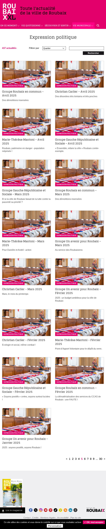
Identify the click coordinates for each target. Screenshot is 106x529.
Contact (27, 517)
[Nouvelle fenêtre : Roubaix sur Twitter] (36, 509)
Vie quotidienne (30, 25)
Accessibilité (63, 517)
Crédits (35, 517)
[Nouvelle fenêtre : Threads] (75, 509)
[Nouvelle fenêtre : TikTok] (55, 509)
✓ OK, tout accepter (94, 522)
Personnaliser (55, 526)
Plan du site (75, 517)
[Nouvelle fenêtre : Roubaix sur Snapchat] (60, 509)
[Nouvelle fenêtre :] (45, 509)
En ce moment (8, 25)
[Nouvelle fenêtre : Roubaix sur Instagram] (41, 509)
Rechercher (93, 53)
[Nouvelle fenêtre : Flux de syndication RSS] (65, 509)
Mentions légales (48, 517)
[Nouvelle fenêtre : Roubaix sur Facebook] (31, 509)
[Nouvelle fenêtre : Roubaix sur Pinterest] (50, 509)
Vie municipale (82, 25)
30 (100, 458)
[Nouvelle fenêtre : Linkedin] (70, 509)
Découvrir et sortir (56, 25)
